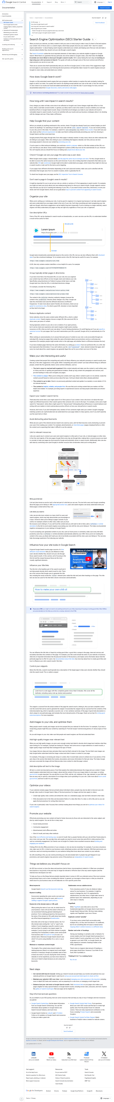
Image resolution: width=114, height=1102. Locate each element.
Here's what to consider (87, 93)
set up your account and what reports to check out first (81, 976)
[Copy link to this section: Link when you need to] (46, 512)
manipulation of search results (84, 857)
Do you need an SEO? (61, 1072)
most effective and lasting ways (47, 837)
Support (49, 2)
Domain (54, 251)
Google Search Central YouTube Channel (82, 1017)
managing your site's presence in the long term (85, 979)
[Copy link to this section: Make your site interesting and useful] (67, 356)
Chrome (56, 1091)
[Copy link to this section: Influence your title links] (50, 565)
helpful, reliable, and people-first (54, 386)
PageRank (77, 907)
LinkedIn (50, 1013)
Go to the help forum (32, 1072)
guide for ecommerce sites (38, 306)
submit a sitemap (71, 145)
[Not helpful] (105, 18)
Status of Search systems (62, 1078)
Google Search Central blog (39, 1003)
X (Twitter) (59, 1013)
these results (89, 130)
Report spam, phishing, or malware (36, 1078)
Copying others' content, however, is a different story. (86, 927)
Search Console (105, 8)
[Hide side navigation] (21, 1099)
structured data (78, 984)
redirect (78, 345)
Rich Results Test (89, 1075)
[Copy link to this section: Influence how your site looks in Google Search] (77, 545)
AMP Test (87, 1081)
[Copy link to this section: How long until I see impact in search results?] (75, 101)
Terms (28, 1098)
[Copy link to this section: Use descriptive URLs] (48, 213)
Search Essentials (38, 53)
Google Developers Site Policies (55, 1040)
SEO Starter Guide (60, 1075)
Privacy (33, 1098)
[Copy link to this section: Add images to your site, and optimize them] (73, 722)
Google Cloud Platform (77, 1091)
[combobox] (83, 2)
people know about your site (76, 150)
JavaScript (47, 163)
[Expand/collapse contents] (39, 22)
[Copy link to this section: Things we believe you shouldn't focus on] (71, 864)
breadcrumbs (55, 918)
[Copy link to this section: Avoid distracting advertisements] (58, 419)
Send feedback (100, 22)
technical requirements (48, 132)
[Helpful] (103, 18)
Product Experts (85, 1012)
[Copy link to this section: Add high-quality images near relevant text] (66, 740)
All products (99, 1091)
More (62, 2)
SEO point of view (49, 935)
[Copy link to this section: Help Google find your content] (61, 121)
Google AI (89, 1091)
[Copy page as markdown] (92, 39)
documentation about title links (65, 659)
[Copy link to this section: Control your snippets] (49, 666)
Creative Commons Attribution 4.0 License (74, 1038)
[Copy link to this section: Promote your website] (53, 814)
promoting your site (65, 142)
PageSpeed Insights (90, 1078)
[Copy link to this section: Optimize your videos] (52, 786)
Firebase (64, 1091)
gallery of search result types (45, 989)
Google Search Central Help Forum (80, 1003)
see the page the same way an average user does (73, 159)
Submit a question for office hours (35, 1075)
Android (48, 1091)
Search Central (19, 2)
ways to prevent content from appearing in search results (83, 190)
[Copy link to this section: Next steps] (42, 969)
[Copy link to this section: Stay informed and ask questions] (58, 994)
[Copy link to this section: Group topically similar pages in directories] (66, 273)
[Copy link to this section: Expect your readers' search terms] (60, 396)
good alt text (33, 774)
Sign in (110, 2)
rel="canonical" (74, 347)
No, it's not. (73, 959)
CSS (39, 163)
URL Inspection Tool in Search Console (71, 174)
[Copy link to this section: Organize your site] (49, 197)
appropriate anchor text (60, 504)
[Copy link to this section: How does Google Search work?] (63, 77)
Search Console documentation (64, 1081)
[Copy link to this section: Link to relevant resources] (53, 432)
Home (31, 18)
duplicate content (35, 319)
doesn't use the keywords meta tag (52, 889)
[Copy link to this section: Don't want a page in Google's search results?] (69, 180)
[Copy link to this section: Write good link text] (44, 499)
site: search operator (80, 128)
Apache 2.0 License (31, 1040)
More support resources (33, 1081)
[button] (11, 16)
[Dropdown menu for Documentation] (43, 2)
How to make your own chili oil (51, 589)
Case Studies (59, 1083)
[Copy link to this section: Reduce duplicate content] (52, 313)
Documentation (36, 2)
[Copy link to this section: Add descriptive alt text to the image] (61, 766)
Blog (56, 2)
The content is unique (40, 376)
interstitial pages (79, 425)
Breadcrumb (69, 224)
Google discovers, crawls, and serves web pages (61, 88)
